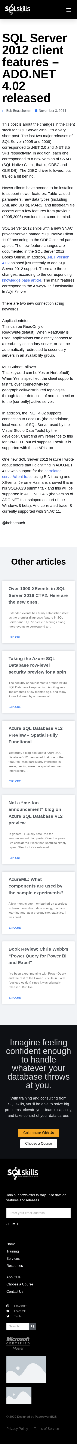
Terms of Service (46, 1429)
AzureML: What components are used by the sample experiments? (36, 886)
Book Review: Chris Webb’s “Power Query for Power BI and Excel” (38, 956)
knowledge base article (21, 280)
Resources (14, 1265)
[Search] (32, 1326)
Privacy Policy (17, 1429)
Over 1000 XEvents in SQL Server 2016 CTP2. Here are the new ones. (38, 595)
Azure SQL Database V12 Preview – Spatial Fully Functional (36, 735)
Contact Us (14, 1291)
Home (11, 1244)
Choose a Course (19, 1284)
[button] (69, 10)
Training (12, 1251)
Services (13, 1258)
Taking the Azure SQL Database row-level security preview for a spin (37, 665)
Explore (15, 637)
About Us (13, 1277)
